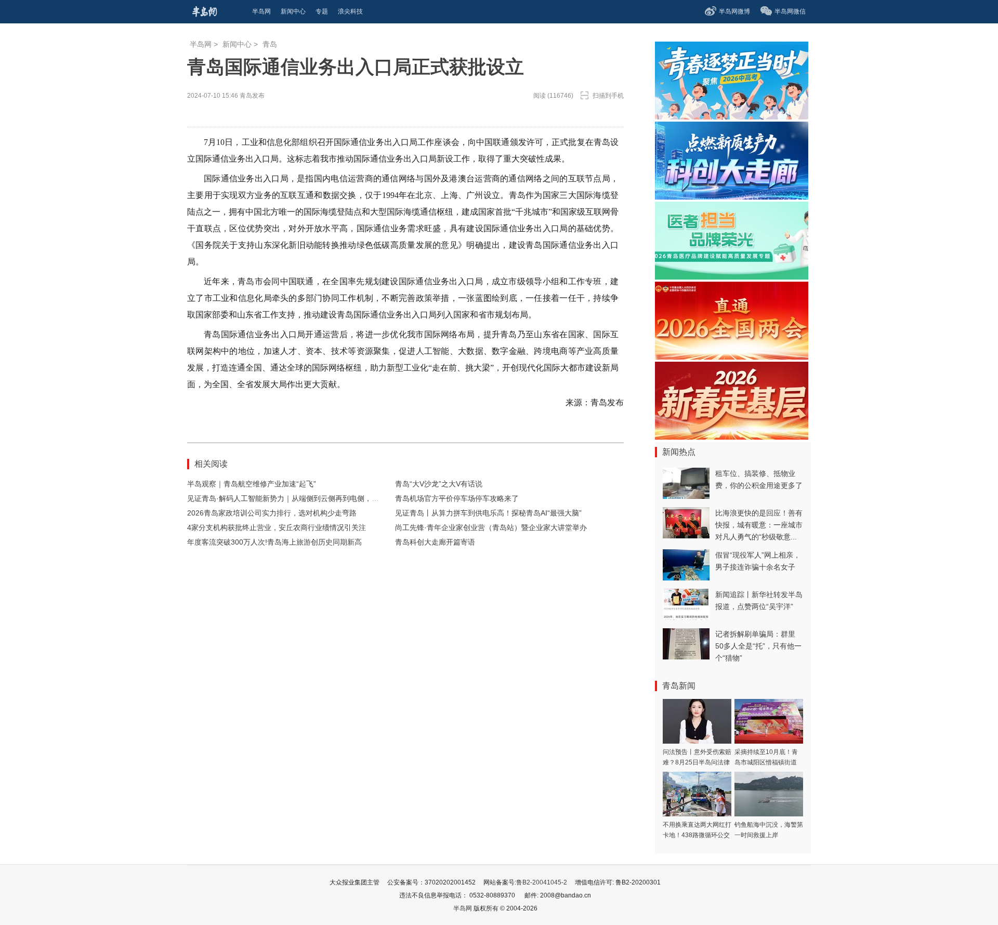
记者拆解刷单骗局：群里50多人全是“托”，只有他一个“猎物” (758, 646)
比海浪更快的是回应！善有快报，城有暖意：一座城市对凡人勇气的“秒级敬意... (759, 525)
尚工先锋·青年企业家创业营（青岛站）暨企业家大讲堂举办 (491, 527)
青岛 (269, 44)
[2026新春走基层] (731, 436)
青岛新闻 (678, 685)
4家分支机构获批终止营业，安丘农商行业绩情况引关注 (276, 527)
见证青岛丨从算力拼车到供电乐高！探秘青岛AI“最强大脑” (488, 513)
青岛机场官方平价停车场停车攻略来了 (457, 498)
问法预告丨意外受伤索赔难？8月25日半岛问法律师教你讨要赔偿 (697, 762)
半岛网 (201, 44)
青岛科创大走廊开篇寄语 (435, 542)
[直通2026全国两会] (731, 356)
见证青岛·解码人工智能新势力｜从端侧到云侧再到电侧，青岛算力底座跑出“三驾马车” (325, 498)
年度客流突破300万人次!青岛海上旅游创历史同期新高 (274, 542)
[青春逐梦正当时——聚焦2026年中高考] (731, 116)
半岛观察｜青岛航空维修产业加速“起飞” (251, 484)
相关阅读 (211, 463)
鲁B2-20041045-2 (541, 882)
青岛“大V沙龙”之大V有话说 (438, 484)
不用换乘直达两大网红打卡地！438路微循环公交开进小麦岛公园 (697, 835)
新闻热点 (678, 451)
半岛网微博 (734, 11)
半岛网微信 (790, 11)
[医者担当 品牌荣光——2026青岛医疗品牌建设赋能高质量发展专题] (731, 276)
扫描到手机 (608, 95)
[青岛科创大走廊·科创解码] (731, 196)
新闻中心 (237, 44)
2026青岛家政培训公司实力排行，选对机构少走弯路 (272, 513)
